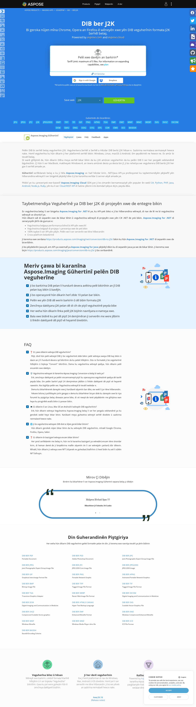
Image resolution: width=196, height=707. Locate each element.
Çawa (78, 137)
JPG (15, 122)
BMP (58, 122)
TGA (106, 122)
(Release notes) (98, 700)
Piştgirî (97, 4)
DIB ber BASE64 (29, 630)
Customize (158, 697)
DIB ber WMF (28, 621)
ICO (123, 127)
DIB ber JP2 (77, 565)
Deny (179, 697)
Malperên (109, 4)
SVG (157, 122)
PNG (88, 122)
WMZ (139, 122)
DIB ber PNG (78, 574)
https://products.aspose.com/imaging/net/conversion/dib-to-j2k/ (79, 239)
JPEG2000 (47, 122)
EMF (114, 122)
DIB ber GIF (27, 574)
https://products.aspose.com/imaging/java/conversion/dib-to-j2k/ (61, 250)
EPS (99, 127)
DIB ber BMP (28, 583)
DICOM (175, 122)
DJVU (66, 127)
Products (86, 4)
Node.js (35, 185)
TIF (73, 122)
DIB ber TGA (27, 593)
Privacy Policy (121, 85)
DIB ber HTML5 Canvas (83, 602)
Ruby (43, 185)
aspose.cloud (116, 37)
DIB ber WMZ (78, 621)
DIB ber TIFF (77, 583)
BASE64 (132, 127)
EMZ (122, 122)
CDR (107, 127)
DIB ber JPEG (28, 565)
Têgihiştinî (68, 137)
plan (106, 64)
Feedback (96, 137)
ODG (83, 127)
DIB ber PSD (77, 555)
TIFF (66, 122)
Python (158, 182)
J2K (79, 100)
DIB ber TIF (127, 583)
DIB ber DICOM (129, 593)
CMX (115, 127)
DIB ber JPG (127, 555)
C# (152, 182)
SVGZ (165, 122)
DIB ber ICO (127, 621)
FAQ (86, 137)
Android (26, 185)
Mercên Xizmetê (107, 85)
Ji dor (120, 4)
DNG (75, 127)
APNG (97, 122)
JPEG (23, 122)
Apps (106, 137)
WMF (130, 122)
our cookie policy (175, 685)
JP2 (30, 122)
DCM (58, 127)
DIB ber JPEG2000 (130, 565)
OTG (92, 127)
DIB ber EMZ (128, 611)
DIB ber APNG (128, 574)
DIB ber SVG (127, 602)
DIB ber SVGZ (28, 611)
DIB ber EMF (77, 611)
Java (171, 182)
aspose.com (94, 37)
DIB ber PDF (27, 555)
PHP (166, 182)
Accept (169, 690)
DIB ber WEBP (78, 593)
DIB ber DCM (28, 602)
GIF (80, 122)
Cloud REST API (67, 185)
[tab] (96, 512)
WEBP (148, 122)
